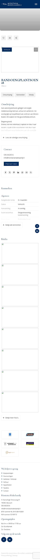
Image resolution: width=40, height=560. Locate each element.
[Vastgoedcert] (10, 443)
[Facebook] (37, 226)
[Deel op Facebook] (5, 172)
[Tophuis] (10, 452)
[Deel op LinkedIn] (18, 172)
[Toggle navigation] (36, 4)
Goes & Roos (13, 553)
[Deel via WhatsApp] (22, 172)
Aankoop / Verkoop (9, 479)
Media (31, 95)
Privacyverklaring (6, 555)
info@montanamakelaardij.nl (14, 158)
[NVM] (10, 435)
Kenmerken (20, 95)
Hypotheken (7, 485)
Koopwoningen (8, 473)
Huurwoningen (8, 476)
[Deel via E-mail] (26, 172)
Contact (6, 491)
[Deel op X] (9, 172)
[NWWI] (30, 443)
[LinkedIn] (37, 231)
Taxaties (6, 488)
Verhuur (6, 482)
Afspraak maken (11, 164)
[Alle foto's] (9, 38)
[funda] (30, 435)
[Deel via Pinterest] (14, 172)
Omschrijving (7, 95)
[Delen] (16, 38)
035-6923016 (9, 155)
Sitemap (15, 555)
